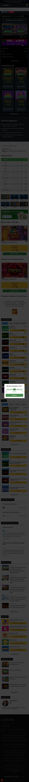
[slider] (14, 389)
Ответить (14, 395)
